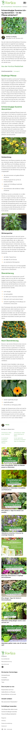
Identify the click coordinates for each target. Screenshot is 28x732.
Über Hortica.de (5, 664)
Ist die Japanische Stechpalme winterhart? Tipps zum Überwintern (20, 439)
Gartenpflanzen (8, 6)
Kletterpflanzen (17, 6)
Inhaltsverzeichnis (10, 71)
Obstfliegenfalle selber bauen (9, 709)
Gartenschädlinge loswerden (9, 711)
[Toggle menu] (24, 3)
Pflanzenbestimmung (6, 661)
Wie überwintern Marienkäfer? (9, 702)
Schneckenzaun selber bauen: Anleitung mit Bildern (19, 434)
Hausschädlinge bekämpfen (8, 714)
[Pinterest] (2, 667)
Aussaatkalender (5, 658)
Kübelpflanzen (5, 680)
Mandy (7, 424)
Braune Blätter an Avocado (8, 694)
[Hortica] (9, 2)
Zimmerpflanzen (5, 675)
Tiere (2, 682)
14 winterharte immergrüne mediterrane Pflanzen (4, 440)
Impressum (4, 726)
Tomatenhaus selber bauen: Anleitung (6, 433)
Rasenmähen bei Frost (7, 689)
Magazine (3, 717)
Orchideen (4, 677)
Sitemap (3, 720)
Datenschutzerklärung (6, 723)
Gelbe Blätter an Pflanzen (8, 692)
